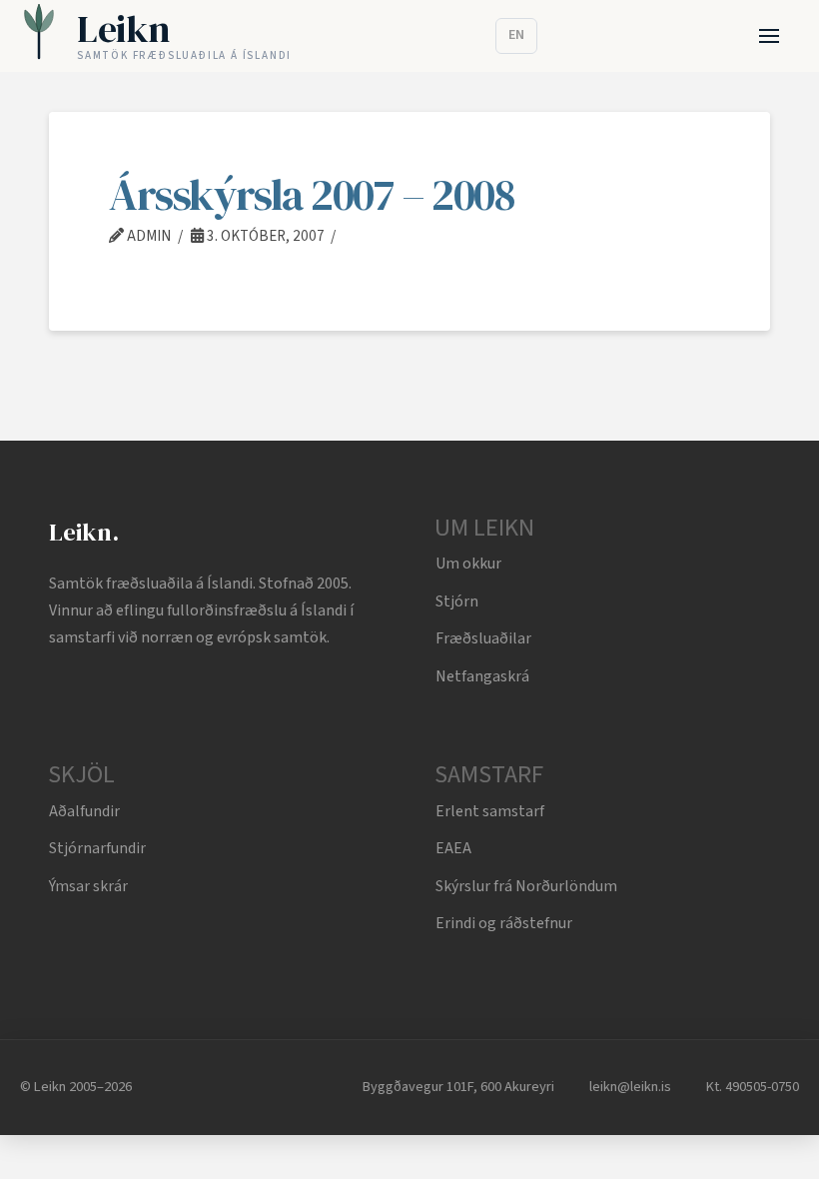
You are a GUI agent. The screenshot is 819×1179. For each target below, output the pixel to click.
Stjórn (456, 601)
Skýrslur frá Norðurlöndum (526, 886)
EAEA (453, 848)
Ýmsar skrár (88, 886)
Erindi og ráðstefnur (503, 923)
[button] (769, 36)
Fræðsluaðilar (483, 638)
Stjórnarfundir (97, 848)
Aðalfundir (84, 811)
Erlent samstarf (489, 811)
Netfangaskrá (482, 676)
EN (516, 35)
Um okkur (468, 564)
